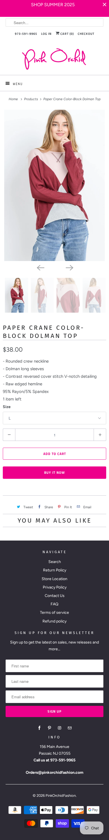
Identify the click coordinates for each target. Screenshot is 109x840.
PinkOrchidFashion (61, 795)
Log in (46, 33)
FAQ (54, 604)
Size (7, 406)
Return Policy (54, 570)
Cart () (67, 33)
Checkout (86, 33)
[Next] (69, 267)
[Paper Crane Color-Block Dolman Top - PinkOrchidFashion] (54, 185)
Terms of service (54, 612)
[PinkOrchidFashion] (55, 59)
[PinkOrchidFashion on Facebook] (39, 728)
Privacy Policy (55, 587)
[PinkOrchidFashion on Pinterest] (49, 728)
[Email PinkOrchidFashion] (69, 728)
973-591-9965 (26, 33)
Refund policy (54, 621)
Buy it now (54, 472)
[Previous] (40, 267)
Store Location (54, 578)
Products (31, 99)
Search (54, 561)
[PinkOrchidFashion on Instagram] (59, 728)
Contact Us (55, 595)
